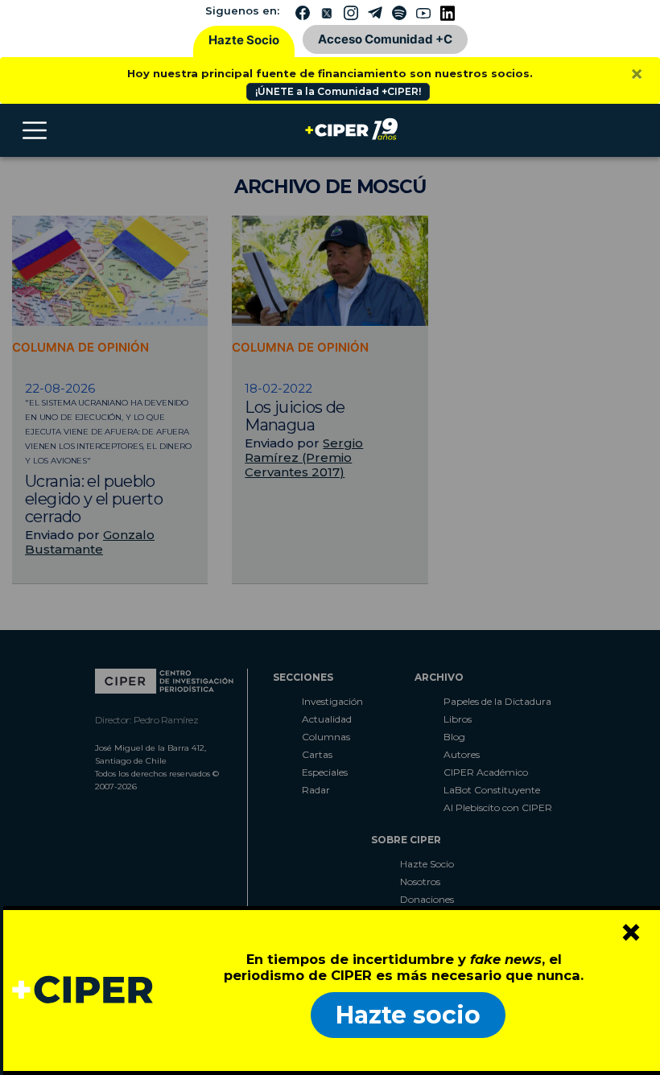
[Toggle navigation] (34, 130)
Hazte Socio (243, 39)
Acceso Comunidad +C (385, 39)
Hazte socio (408, 1015)
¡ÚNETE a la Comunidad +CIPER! (338, 91)
